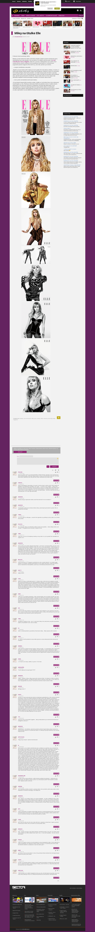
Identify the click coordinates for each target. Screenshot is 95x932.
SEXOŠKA (18, 18)
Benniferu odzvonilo (36, 26)
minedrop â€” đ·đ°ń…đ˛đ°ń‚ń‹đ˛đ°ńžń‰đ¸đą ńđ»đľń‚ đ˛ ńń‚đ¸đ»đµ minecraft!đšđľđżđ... (72, 140)
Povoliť (57, 8)
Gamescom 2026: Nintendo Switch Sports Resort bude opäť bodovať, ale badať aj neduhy (29, 906)
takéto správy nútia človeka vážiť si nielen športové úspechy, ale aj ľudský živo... (72, 167)
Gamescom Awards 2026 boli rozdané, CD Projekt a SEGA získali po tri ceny (29, 916)
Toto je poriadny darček (41, 907)
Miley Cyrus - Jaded (63, 918)
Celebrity (21, 418)
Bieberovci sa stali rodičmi (27, 26)
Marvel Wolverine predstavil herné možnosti (29, 920)
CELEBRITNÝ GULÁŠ (51, 15)
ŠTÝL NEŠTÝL (40, 15)
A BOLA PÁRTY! (67, 128)
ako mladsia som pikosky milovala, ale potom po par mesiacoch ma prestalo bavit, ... (72, 158)
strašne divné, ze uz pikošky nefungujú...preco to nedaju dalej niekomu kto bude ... (73, 134)
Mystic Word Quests (16, 910)
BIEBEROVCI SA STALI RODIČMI (71, 116)
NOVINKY (17, 15)
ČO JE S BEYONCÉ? (75, 80)
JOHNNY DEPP (30, 18)
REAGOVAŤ (56, 480)
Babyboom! (54, 26)
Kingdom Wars (15, 913)
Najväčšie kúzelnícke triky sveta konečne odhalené (76, 925)
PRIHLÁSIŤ (20, 452)
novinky (38, 418)
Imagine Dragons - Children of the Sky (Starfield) (63, 911)
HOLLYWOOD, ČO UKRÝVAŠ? (75, 61)
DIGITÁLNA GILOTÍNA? (76, 89)
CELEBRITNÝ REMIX (75, 84)
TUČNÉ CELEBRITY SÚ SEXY (70, 149)
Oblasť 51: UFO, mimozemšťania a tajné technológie (76, 916)
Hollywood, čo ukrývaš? (46, 26)
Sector (14, 1)
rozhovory (45, 418)
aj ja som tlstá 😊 (67, 150)
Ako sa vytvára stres (40, 914)
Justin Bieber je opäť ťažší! (67, 26)
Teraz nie (50, 8)
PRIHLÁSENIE (78, 1)
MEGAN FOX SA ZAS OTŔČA (70, 142)
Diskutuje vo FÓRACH (77, 18)
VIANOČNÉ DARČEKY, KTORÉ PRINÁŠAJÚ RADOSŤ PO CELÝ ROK (76, 47)
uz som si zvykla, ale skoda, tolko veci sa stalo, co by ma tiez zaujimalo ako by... (73, 123)
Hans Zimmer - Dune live (64, 904)
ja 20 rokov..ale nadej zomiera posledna (71, 126)
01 (52, 470)
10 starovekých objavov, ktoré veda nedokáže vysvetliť (76, 905)
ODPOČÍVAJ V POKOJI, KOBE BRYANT (72, 165)
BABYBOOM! (73, 65)
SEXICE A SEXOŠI (30, 15)
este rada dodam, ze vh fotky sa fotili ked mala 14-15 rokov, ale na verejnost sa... (73, 154)
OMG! (22, 15)
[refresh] (55, 470)
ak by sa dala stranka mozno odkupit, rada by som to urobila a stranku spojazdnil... (73, 162)
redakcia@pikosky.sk (25, 929)
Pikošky (30, 1)
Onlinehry (24, 1)
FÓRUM (81, 15)
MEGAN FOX (23, 18)
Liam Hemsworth (27, 418)
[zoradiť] (58, 470)
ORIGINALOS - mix (52, 916)
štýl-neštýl (50, 418)
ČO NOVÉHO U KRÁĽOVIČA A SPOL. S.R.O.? (75, 76)
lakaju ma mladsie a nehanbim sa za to (71, 144)
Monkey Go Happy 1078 (17, 904)
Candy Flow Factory (16, 915)
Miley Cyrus (33, 418)
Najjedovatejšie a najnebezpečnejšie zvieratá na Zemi (75, 920)
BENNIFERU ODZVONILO (76, 56)
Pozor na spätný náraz (41, 904)
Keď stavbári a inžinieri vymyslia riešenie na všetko (41, 910)
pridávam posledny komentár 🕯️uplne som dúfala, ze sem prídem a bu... (72, 118)
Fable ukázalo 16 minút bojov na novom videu (29, 912)
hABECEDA (61, 15)
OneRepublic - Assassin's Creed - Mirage (64, 907)
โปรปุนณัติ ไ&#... (67, 147)
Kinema (19, 1)
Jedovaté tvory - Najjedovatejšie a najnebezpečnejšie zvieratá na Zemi (75, 911)
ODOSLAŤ (54, 466)
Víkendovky (39, 920)
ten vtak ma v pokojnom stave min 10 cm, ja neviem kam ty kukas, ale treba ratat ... (72, 130)
